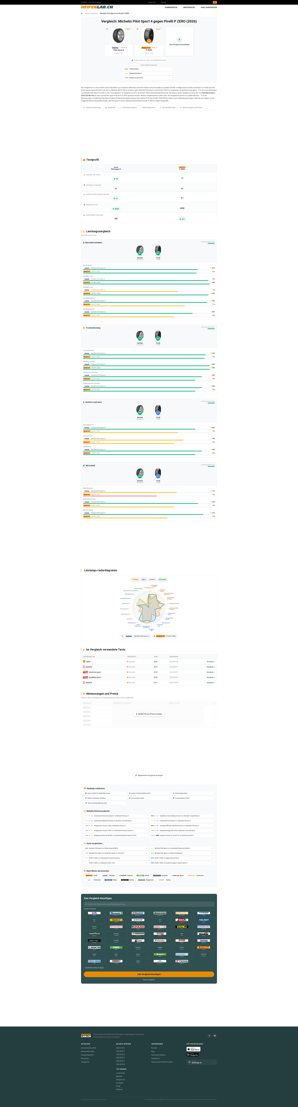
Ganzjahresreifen (209, 7)
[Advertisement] (149, 133)
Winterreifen (189, 7)
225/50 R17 (120, 1058)
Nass (144, 579)
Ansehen (210, 662)
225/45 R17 (120, 1051)
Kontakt (163, 2)
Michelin (133, 88)
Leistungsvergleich (129, 107)
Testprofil (111, 107)
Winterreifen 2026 (87, 1051)
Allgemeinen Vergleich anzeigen (150, 775)
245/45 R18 (120, 1064)
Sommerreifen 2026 (88, 1048)
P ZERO (124, 95)
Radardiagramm (148, 107)
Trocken (135, 579)
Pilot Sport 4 (110, 95)
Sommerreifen (171, 7)
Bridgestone (120, 1080)
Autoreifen (85, 1058)
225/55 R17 (120, 1061)
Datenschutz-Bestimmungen (162, 1062)
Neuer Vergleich (149, 980)
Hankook (119, 1089)
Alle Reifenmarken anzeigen (94, 968)
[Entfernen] (130, 28)
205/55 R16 (120, 1048)
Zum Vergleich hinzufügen (149, 974)
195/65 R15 (120, 1054)
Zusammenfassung (93, 107)
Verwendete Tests (169, 107)
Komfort (152, 579)
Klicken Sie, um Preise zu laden (150, 714)
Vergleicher (152, 2)
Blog (153, 1051)
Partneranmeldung (158, 1055)
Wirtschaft (162, 579)
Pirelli (172, 88)
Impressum (155, 1058)
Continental (120, 1073)
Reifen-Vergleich (91, 13)
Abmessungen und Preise (192, 107)
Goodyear (119, 1083)
